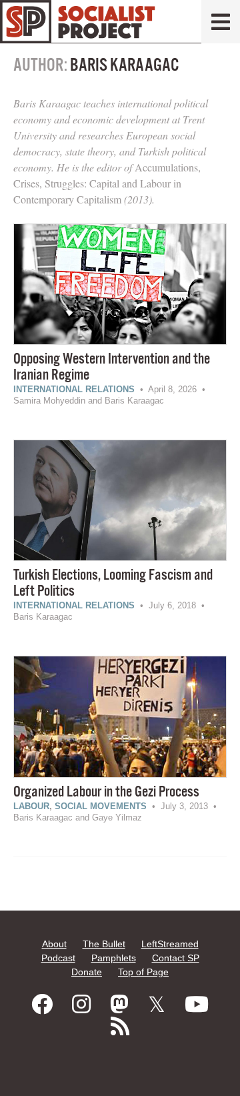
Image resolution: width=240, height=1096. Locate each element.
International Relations (74, 389)
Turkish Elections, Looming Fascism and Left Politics (113, 583)
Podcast (58, 958)
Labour (31, 806)
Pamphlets (113, 958)
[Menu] (220, 21)
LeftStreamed (170, 944)
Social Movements (101, 806)
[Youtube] (197, 1005)
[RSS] (120, 1027)
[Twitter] (156, 1005)
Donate (86, 972)
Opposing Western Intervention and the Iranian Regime (111, 367)
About (54, 944)
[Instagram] (81, 1005)
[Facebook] (42, 1005)
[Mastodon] (119, 1005)
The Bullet (104, 944)
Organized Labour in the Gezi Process (106, 792)
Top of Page (143, 972)
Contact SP (175, 958)
